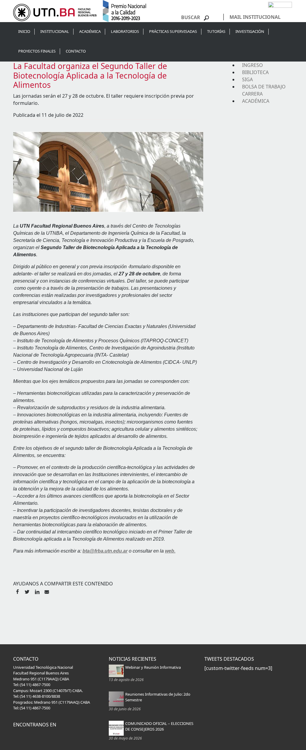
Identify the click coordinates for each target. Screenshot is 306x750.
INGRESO (252, 65)
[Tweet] (27, 591)
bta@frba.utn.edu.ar (105, 550)
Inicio (24, 31)
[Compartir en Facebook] (17, 591)
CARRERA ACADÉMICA (255, 97)
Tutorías (216, 31)
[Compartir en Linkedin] (37, 591)
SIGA (247, 79)
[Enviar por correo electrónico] (46, 591)
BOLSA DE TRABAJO (264, 86)
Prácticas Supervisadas (173, 31)
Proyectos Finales (37, 51)
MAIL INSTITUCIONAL (255, 17)
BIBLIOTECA (255, 72)
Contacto (76, 51)
